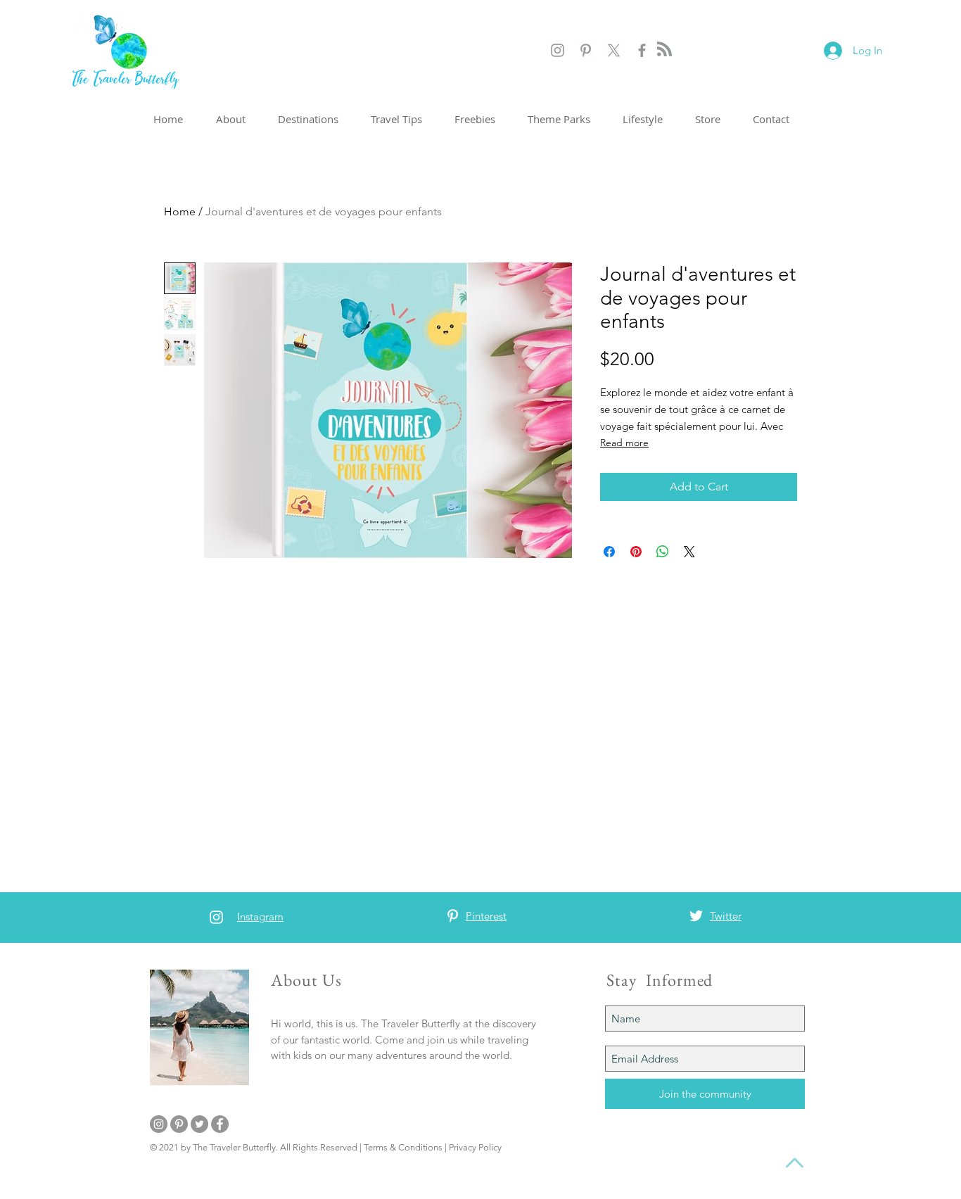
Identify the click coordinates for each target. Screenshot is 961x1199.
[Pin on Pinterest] (636, 551)
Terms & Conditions (403, 1147)
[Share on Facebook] (609, 551)
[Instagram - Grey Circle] (158, 1124)
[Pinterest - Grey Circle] (179, 1124)
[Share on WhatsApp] (662, 551)
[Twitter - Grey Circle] (199, 1124)
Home (180, 211)
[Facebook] (220, 1124)
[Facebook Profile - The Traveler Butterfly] (642, 50)
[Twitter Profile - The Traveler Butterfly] (614, 50)
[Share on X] (689, 551)
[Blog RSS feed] (664, 50)
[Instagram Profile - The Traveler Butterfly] (557, 50)
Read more (624, 442)
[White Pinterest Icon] (453, 916)
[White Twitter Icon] (696, 916)
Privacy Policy (475, 1147)
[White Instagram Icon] (216, 917)
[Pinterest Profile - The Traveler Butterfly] (585, 50)
